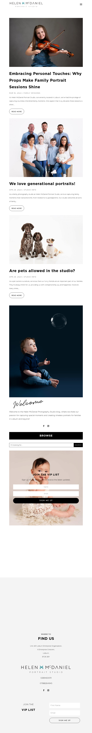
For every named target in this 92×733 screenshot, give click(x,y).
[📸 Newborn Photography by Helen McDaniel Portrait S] (55, 586)
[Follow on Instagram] (48, 426)
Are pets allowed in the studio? (42, 270)
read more (17, 111)
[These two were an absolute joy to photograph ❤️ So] (55, 575)
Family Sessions (32, 93)
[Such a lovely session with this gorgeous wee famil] (55, 565)
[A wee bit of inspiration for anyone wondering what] (72, 565)
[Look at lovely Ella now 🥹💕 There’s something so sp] (37, 575)
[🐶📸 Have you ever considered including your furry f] (72, 575)
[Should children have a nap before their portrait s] (19, 575)
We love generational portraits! (42, 183)
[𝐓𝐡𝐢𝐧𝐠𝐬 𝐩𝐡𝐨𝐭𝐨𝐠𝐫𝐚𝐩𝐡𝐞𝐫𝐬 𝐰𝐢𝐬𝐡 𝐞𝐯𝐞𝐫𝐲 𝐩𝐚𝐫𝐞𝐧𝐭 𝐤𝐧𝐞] (72, 606)
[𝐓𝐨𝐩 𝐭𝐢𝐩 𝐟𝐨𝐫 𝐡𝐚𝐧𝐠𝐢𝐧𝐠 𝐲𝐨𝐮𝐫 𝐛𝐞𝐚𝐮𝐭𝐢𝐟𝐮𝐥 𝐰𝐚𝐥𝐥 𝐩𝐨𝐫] (55, 596)
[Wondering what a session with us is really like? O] (37, 606)
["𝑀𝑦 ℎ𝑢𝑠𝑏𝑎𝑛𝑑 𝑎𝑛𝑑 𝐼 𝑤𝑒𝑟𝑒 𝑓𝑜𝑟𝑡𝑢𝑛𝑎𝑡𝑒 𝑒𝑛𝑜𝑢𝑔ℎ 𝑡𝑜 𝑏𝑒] (19, 596)
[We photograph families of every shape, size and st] (19, 606)
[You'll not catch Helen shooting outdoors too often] (37, 596)
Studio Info (30, 190)
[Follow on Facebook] (44, 426)
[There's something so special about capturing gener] (37, 565)
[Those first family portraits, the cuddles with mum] (19, 565)
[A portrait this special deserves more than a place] (19, 586)
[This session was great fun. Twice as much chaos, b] (37, 586)
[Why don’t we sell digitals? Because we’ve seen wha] (55, 606)
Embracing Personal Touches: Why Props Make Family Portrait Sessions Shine (45, 80)
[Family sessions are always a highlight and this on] (72, 596)
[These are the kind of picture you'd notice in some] (72, 586)
